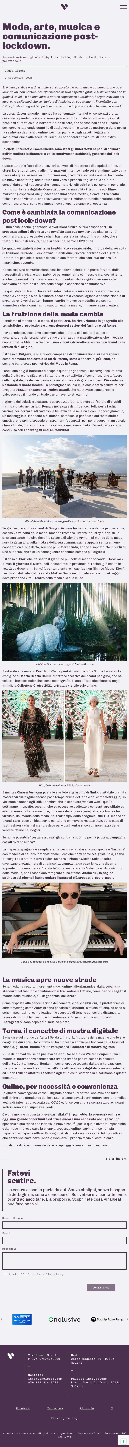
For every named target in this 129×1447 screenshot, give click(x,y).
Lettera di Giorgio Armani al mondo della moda (86, 538)
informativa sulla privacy (44, 1274)
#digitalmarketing (57, 57)
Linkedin (87, 1408)
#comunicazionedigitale (21, 57)
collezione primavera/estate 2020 (77, 821)
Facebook (23, 1408)
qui (68, 1145)
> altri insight (116, 1159)
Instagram (55, 1408)
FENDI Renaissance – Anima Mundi (42, 390)
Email (6, 1233)
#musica (105, 57)
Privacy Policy (64, 1418)
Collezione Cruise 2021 (34, 685)
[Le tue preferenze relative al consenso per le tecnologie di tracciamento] (123, 1441)
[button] (1, 1319)
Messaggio (9, 1249)
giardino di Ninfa (85, 792)
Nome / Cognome (13, 1218)
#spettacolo (11, 61)
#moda (93, 57)
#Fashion (80, 57)
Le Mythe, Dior (112, 568)
